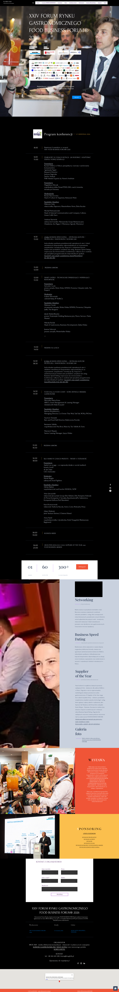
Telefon (63, 877)
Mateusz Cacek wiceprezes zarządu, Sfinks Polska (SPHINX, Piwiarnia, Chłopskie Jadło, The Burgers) (67, 307)
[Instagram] (81, 963)
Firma (62, 869)
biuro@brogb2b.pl (76, 256)
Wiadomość (45, 885)
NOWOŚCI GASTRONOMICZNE (44, 947)
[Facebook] (78, 963)
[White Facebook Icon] (110, 485)
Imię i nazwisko (46, 869)
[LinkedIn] (84, 963)
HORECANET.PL (59, 949)
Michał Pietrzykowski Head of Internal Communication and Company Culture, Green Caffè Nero (65, 213)
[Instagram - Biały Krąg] (110, 491)
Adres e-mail (45, 877)
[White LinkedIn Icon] (110, 488)
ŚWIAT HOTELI (61, 947)
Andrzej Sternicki (50, 220)
